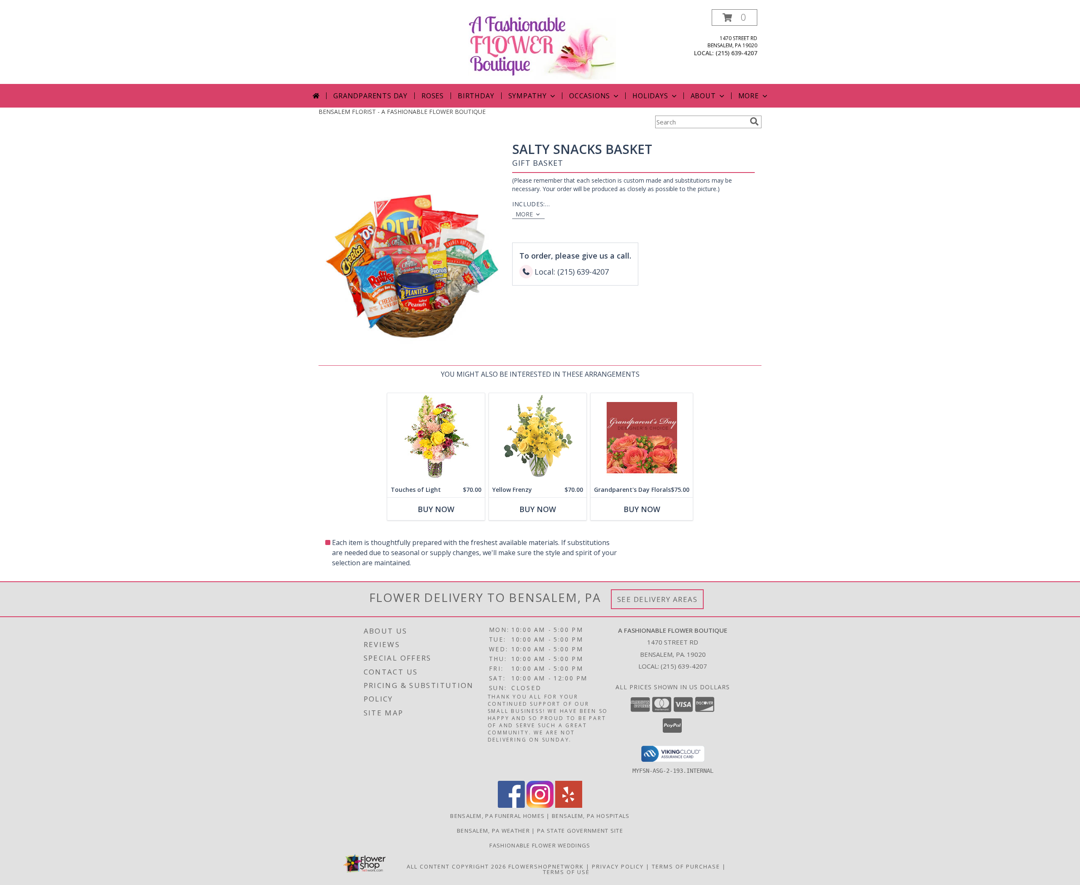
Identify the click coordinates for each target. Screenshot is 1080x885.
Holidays (650, 95)
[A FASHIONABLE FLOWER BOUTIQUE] (542, 47)
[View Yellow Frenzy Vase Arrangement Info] (537, 437)
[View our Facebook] (511, 805)
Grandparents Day (370, 95)
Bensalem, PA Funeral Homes (497, 816)
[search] (754, 121)
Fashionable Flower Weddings (539, 845)
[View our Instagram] (540, 805)
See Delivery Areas (657, 599)
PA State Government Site (580, 830)
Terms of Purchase (686, 866)
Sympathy (527, 95)
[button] (734, 17)
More (748, 95)
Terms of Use (566, 872)
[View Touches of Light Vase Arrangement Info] (436, 437)
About (703, 95)
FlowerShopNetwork (546, 866)
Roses (432, 95)
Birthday (476, 95)
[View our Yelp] (568, 805)
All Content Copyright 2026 (456, 866)
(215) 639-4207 (736, 53)
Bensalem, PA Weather (493, 830)
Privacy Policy (618, 866)
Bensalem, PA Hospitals (591, 816)
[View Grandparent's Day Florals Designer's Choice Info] (642, 437)
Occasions (589, 95)
